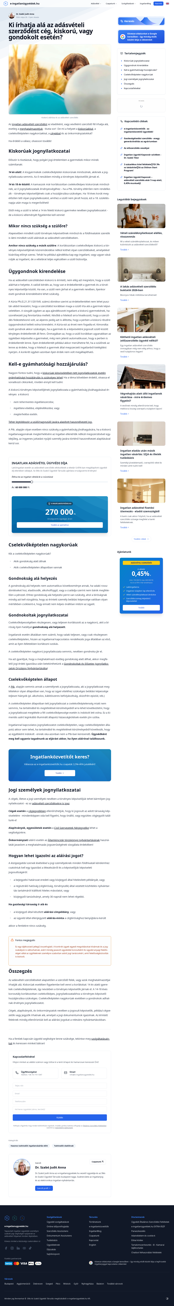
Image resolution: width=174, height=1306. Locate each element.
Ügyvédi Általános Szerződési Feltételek (150, 1221)
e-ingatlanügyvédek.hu (24, 3)
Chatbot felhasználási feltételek (146, 1252)
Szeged (49, 1283)
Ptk (13, 686)
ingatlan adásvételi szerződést (29, 124)
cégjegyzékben (37, 811)
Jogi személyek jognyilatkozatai (139, 79)
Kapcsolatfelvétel (132, 88)
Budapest (9, 1283)
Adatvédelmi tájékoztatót (64, 1128)
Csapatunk (110, 3)
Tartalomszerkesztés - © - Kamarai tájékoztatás (147, 1246)
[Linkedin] (18, 1248)
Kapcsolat (93, 1240)
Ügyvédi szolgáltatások (58, 1221)
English (92, 1244)
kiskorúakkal (85, 128)
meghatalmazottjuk (31, 128)
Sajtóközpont (53, 1254)
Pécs (58, 1283)
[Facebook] (6, 1248)
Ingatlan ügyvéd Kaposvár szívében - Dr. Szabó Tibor (142, 156)
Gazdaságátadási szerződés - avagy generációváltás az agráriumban (142, 140)
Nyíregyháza (87, 1283)
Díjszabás (51, 1249)
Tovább (59, 773)
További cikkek (140, 539)
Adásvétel (95, 3)
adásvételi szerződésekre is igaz (50, 803)
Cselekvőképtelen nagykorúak (138, 74)
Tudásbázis (52, 1240)
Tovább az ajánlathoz (60, 525)
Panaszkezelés (138, 1231)
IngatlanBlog (95, 1231)
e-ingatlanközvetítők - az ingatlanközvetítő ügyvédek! (138, 130)
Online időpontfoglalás (58, 1226)
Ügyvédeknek (53, 1244)
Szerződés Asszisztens (57, 1231)
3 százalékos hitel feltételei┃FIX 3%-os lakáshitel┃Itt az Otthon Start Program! (142, 167)
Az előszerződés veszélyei (136, 148)
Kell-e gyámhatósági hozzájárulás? (140, 70)
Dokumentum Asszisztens (59, 1235)
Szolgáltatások (128, 3)
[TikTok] (30, 1248)
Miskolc (67, 1283)
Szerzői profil (42, 1188)
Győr (76, 1283)
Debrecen (38, 1283)
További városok (115, 1283)
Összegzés (129, 83)
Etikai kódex (137, 1240)
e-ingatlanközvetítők (99, 1226)
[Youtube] (24, 1248)
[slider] (31, 482)
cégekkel (55, 133)
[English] (167, 4)
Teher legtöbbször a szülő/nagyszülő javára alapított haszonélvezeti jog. (50, 422)
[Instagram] (12, 1248)
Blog (145, 3)
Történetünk (95, 1221)
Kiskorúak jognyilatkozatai (136, 60)
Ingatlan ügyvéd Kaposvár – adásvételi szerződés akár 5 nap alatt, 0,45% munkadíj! (143, 180)
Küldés (60, 1117)
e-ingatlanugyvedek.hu (16, 1226)
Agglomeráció (23, 1283)
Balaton (100, 1283)
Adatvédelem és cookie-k (143, 1235)
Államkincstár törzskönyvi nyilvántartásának (74, 840)
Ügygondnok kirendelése (136, 65)
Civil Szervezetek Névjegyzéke (71, 828)
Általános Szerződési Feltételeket (94, 1126)
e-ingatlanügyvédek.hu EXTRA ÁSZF (148, 1226)
